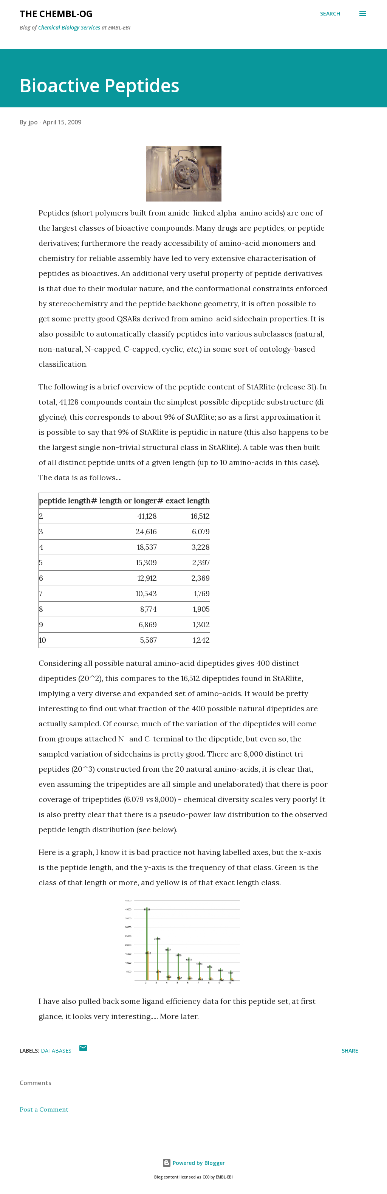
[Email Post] (83, 1050)
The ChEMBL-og (56, 13)
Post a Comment (44, 1109)
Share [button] (350, 1050)
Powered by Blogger (198, 1162)
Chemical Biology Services (69, 27)
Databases (56, 1050)
